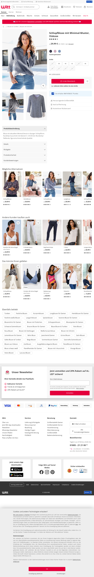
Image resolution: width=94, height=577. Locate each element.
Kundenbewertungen (11, 160)
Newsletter (6, 428)
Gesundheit (54, 16)
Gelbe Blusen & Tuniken (12, 340)
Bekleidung (11, 16)
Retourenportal (30, 425)
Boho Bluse (31, 335)
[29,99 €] (11, 184)
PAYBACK (28, 435)
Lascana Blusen (25, 353)
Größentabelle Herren (55, 425)
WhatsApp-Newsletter (9, 430)
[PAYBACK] (89, 1)
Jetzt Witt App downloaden (11, 425)
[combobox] (29, 7)
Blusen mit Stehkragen (27, 331)
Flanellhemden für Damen (33, 348)
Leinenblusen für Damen (13, 335)
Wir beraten (77, 16)
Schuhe (36, 16)
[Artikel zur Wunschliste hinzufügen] (87, 81)
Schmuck (45, 16)
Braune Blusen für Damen (36, 326)
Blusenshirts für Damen (12, 322)
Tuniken (7, 313)
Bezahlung (28, 428)
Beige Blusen (31, 340)
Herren (11, 12)
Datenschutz (35, 485)
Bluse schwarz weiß (11, 348)
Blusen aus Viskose (11, 344)
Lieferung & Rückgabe (32, 422)
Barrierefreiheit (45, 485)
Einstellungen (61, 574)
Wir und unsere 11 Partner (21, 515)
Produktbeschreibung (12, 129)
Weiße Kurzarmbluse (48, 331)
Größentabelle (55, 74)
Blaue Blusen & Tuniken (59, 326)
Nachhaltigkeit (7, 435)
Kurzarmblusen (38, 313)
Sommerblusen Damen (50, 340)
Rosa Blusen (8, 331)
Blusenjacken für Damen (74, 322)
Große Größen (65, 16)
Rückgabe (7, 150)
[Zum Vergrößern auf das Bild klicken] (43, 85)
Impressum (56, 485)
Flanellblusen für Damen (71, 344)
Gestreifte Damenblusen (72, 340)
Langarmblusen (31, 318)
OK (47, 569)
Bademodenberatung (54, 435)
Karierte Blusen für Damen (68, 318)
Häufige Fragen (30, 430)
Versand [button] (70, 44)
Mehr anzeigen (80, 388)
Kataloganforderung (32, 433)
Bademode (21, 16)
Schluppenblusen (54, 322)
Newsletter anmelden (34, 22)
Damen (3, 12)
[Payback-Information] (88, 492)
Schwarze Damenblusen (12, 326)
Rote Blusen (77, 326)
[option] (50, 51)
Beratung (51, 418)
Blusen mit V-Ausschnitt (56, 348)
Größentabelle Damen (55, 422)
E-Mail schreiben (79, 424)
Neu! (2, 16)
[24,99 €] (11, 232)
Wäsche (29, 16)
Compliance (65, 485)
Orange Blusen (75, 348)
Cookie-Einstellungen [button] (77, 485)
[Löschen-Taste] (37, 7)
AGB (27, 485)
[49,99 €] (52, 276)
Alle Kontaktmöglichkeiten (81, 431)
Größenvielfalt (52, 433)
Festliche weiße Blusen (12, 318)
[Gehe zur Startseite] (5, 7)
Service (28, 418)
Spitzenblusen (48, 318)
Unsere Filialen (7, 433)
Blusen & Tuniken (13, 26)
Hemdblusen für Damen (80, 313)
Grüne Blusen (65, 335)
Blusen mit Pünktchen (34, 322)
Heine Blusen (9, 353)
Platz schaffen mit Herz (10, 438)
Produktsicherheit (10, 155)
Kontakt (73, 418)
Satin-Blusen (80, 335)
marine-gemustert (55, 54)
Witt (4, 418)
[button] (3, 26)
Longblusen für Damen (58, 313)
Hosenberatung (52, 428)
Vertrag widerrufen (17, 485)
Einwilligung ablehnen (36, 574)
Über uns (5, 422)
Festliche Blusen (21, 313)
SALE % (85, 16)
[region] (47, 542)
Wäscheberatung (53, 430)
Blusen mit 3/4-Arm (26, 26)
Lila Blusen (27, 344)
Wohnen (19, 12)
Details (6, 144)
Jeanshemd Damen (48, 335)
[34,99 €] (11, 276)
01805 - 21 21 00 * (78, 445)
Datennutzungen (73, 515)
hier (76, 524)
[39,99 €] (31, 184)
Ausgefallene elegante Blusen (47, 344)
